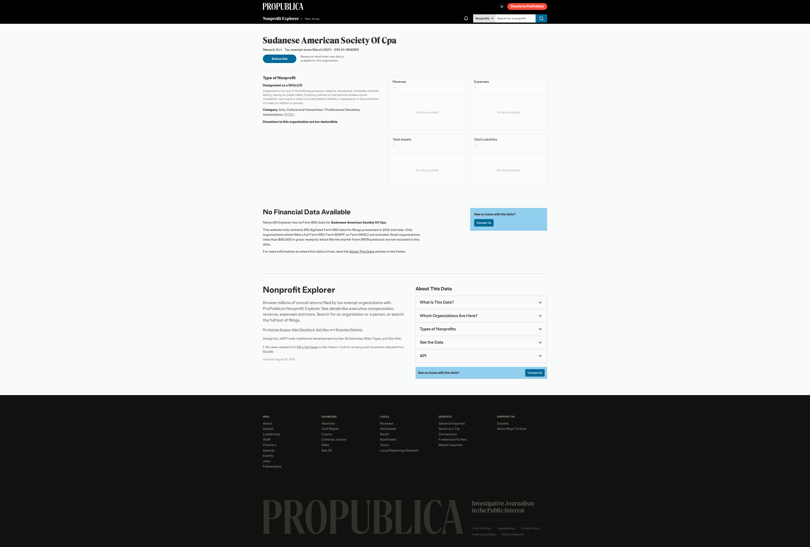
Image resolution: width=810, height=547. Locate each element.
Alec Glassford (303, 330)
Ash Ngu (322, 330)
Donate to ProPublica (527, 6)
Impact (268, 429)
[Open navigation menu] (501, 6)
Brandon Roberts (349, 330)
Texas (384, 445)
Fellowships (272, 466)
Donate (502, 423)
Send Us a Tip (449, 429)
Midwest (386, 423)
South (384, 434)
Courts (326, 434)
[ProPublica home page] (363, 517)
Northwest (388, 429)
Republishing (506, 528)
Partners (269, 445)
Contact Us (484, 223)
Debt (325, 445)
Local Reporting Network (399, 450)
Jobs (266, 461)
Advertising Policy (484, 534)
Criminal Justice (333, 439)
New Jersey (312, 19)
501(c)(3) (295, 85)
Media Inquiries (450, 445)
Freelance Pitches (453, 439)
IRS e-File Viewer (307, 347)
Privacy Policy (530, 528)
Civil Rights (330, 429)
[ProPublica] (283, 6)
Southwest (388, 439)
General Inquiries (452, 423)
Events (268, 456)
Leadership (271, 434)
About (267, 423)
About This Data (361, 251)
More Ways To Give (511, 429)
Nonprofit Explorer (281, 18)
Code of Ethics (481, 528)
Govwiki (268, 351)
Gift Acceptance (513, 534)
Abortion (328, 423)
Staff (266, 439)
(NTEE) (289, 115)
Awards (269, 450)
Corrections (448, 434)
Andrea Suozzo (278, 330)
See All (326, 450)
